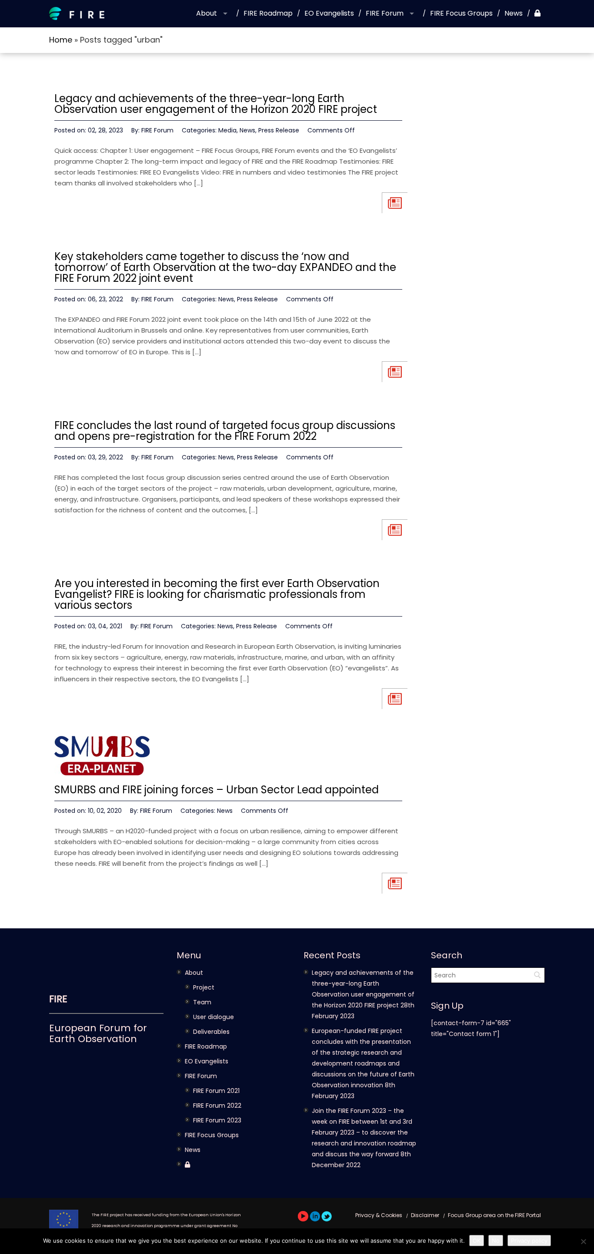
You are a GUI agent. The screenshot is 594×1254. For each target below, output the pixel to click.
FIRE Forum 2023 (217, 1120)
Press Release (278, 130)
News (513, 13)
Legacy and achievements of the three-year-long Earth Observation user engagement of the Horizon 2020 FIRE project (215, 104)
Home (60, 39)
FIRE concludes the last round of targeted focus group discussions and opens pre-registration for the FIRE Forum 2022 (224, 431)
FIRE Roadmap (268, 13)
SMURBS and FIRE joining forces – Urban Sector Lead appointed (216, 789)
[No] (583, 1241)
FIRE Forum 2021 (216, 1090)
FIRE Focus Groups (461, 13)
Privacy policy (529, 1240)
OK (477, 1240)
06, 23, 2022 (105, 299)
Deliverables (211, 1031)
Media (227, 130)
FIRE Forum (385, 13)
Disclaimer (425, 1215)
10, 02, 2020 (105, 810)
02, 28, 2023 (105, 130)
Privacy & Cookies (378, 1215)
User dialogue (213, 1017)
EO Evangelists (329, 13)
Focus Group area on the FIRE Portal (494, 1215)
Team (202, 1002)
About (206, 13)
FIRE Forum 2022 (217, 1105)
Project (203, 987)
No (496, 1240)
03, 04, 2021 (105, 626)
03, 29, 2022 (105, 457)
